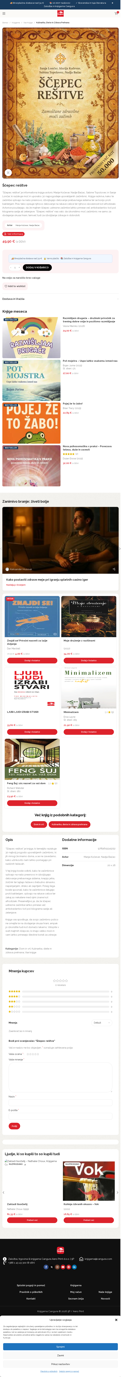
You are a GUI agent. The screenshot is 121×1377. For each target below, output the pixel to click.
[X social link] (51, 1267)
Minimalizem (71, 712)
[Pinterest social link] (68, 1267)
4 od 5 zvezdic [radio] (35, 1054)
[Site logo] (60, 13)
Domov (5, 23)
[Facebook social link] (46, 1267)
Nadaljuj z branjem (16, 585)
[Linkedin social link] (74, 1267)
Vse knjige (28, 23)
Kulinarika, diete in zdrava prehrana (52, 23)
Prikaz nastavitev (60, 1364)
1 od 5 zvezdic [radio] (27, 1054)
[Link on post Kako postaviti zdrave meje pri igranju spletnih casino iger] (60, 540)
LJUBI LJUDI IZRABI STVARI (22, 712)
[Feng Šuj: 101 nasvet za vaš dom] (32, 759)
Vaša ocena (16, 1054)
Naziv (12, 1096)
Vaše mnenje (16, 1059)
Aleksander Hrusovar (21, 569)
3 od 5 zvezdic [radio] (33, 1054)
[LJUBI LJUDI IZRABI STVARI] (32, 688)
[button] (116, 1319)
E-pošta (14, 1110)
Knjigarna (16, 23)
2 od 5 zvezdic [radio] (30, 1054)
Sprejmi (60, 1346)
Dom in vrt (39, 824)
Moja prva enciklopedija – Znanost (28, 1204)
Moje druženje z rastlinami (79, 640)
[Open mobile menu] (4, 13)
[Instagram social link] (57, 1267)
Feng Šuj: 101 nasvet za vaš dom (26, 783)
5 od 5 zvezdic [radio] (38, 1054)
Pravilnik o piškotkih (49, 1371)
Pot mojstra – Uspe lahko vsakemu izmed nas (90, 360)
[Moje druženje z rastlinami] (88, 616)
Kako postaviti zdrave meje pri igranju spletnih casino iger (47, 579)
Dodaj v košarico (37, 267)
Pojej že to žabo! (73, 403)
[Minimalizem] (88, 688)
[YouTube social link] (63, 1267)
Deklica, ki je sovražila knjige (81, 1204)
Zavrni (60, 1355)
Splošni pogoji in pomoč (69, 1371)
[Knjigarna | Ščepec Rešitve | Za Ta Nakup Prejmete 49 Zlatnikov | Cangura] (60, 102)
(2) (76, 454)
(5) (112, 712)
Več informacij (15, 234)
